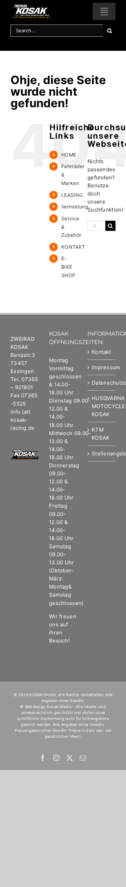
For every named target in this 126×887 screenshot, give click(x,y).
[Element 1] (30, 7)
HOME (68, 155)
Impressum (102, 367)
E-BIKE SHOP (68, 266)
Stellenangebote (102, 453)
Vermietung (74, 206)
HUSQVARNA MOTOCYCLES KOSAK (102, 406)
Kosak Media (59, 706)
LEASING (72, 195)
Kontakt (101, 352)
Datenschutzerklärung (102, 382)
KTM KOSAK (101, 433)
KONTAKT (73, 247)
